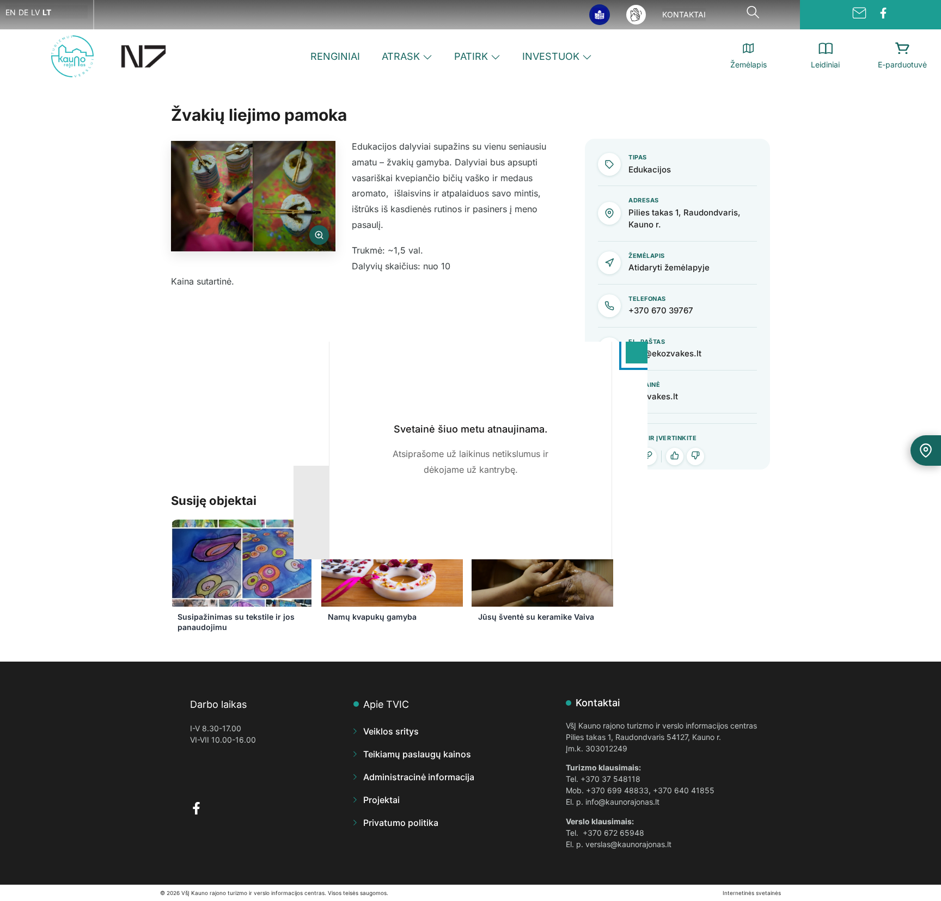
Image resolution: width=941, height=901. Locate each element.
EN (10, 12)
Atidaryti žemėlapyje (669, 267)
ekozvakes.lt (653, 396)
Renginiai (335, 56)
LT (46, 12)
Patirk (471, 56)
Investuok (550, 56)
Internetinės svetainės (752, 893)
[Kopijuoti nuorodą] (648, 456)
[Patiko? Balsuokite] (674, 456)
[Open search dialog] (752, 15)
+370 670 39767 (660, 310)
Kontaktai (684, 14)
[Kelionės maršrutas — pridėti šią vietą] (926, 450)
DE (23, 12)
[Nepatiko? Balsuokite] (695, 456)
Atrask (401, 56)
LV (35, 12)
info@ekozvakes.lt (664, 353)
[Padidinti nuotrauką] (253, 196)
